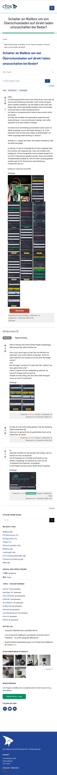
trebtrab (6, 599)
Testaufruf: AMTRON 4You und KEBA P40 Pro (21, 631)
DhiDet (5, 620)
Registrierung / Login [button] (14, 696)
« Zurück (51, 86)
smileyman (7, 606)
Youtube (10, 709)
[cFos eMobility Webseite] (10, 6)
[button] (5, 770)
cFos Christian (8, 596)
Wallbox (6, 532)
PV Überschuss (9, 535)
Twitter (5, 709)
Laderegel (23, 90)
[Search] (51, 520)
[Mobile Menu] (51, 8)
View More (48, 669)
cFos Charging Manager (12, 556)
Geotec (22, 493)
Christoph (19, 315)
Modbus (6, 549)
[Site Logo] (8, 741)
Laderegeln (7, 552)
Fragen (5, 39)
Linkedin (15, 709)
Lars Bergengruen (10, 613)
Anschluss (12, 90)
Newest (7, 338)
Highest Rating (21, 338)
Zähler (5, 542)
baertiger (6, 592)
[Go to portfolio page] (8, 660)
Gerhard (6, 609)
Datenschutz (15, 768)
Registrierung (46, 688)
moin (5, 616)
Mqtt (5, 563)
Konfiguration (8, 539)
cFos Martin (7, 603)
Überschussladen (10, 545)
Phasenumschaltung (11, 559)
